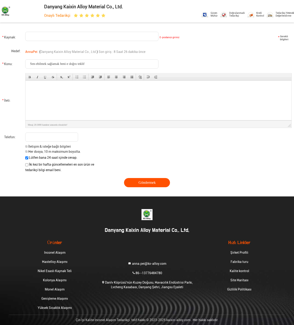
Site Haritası (239, 280)
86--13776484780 (149, 273)
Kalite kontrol (239, 271)
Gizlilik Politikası (239, 289)
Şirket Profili (239, 252)
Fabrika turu (239, 262)
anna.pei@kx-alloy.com (148, 263)
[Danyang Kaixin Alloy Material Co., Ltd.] (20, 10)
